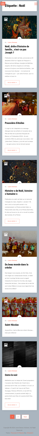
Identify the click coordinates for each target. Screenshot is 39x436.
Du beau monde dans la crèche (16, 266)
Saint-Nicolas (12, 324)
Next (25, 417)
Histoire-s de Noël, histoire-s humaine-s (19, 192)
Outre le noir (11, 374)
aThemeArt (29, 433)
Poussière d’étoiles (14, 123)
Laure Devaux (12, 42)
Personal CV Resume (17, 433)
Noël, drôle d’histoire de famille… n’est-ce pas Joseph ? (17, 49)
